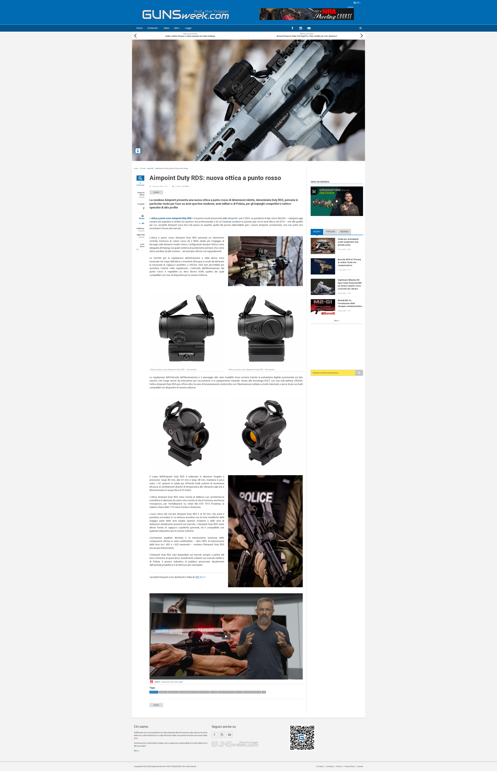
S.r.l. (200, 577)
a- (140, 223)
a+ (143, 223)
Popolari (330, 232)
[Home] (185, 13)
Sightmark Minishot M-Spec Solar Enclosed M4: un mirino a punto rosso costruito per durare (350, 284)
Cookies (360, 766)
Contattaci (330, 766)
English (156, 192)
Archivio (345, 232)
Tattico (239, 692)
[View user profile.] (140, 178)
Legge (188, 28)
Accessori (163, 692)
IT (357, 2)
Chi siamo (320, 766)
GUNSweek (140, 185)
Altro (176, 28)
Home (139, 28)
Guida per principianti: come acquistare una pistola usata (348, 242)
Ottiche (186, 186)
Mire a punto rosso (226, 692)
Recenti (318, 232)
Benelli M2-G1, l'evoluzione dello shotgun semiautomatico (350, 303)
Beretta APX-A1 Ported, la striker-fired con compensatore (349, 262)
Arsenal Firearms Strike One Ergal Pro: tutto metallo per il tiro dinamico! (307, 36)
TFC (263, 692)
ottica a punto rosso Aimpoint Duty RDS (172, 218)
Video (166, 28)
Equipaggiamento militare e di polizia (194, 692)
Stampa (141, 218)
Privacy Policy (350, 766)
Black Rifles (173, 692)
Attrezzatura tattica (252, 692)
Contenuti (152, 28)
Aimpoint (233, 218)
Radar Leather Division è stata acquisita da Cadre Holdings (190, 36)
